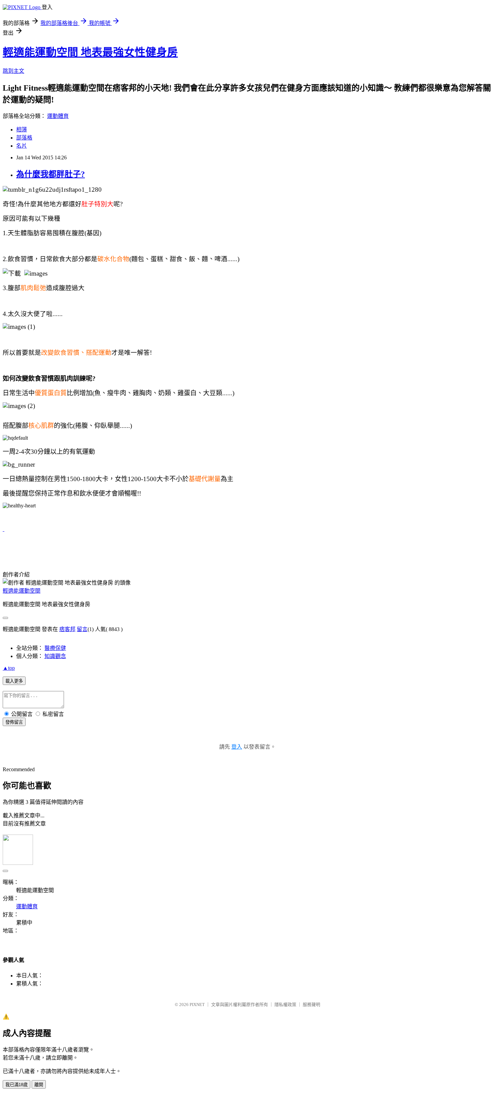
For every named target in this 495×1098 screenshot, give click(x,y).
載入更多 (14, 681)
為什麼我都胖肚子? (50, 174)
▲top (9, 668)
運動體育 (58, 116)
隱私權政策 (285, 1004)
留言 (82, 629)
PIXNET (197, 1004)
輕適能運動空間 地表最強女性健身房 (90, 52)
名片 (21, 146)
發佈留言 (14, 722)
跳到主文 (13, 71)
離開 (38, 1084)
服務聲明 (311, 1004)
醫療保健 (55, 648)
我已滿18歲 (16, 1084)
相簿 (21, 129)
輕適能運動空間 (21, 591)
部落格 (24, 137)
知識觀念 (55, 656)
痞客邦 (67, 629)
